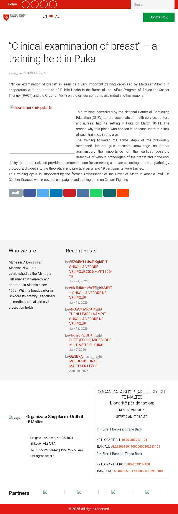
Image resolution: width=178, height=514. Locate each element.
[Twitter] (35, 4)
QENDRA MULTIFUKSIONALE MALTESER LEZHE (84, 361)
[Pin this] (69, 193)
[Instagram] (53, 4)
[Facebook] (26, 4)
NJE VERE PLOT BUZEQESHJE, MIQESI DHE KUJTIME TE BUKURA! (90, 340)
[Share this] (29, 193)
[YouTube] (44, 4)
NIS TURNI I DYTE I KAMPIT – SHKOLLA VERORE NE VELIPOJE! (90, 293)
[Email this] (16, 193)
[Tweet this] (43, 193)
